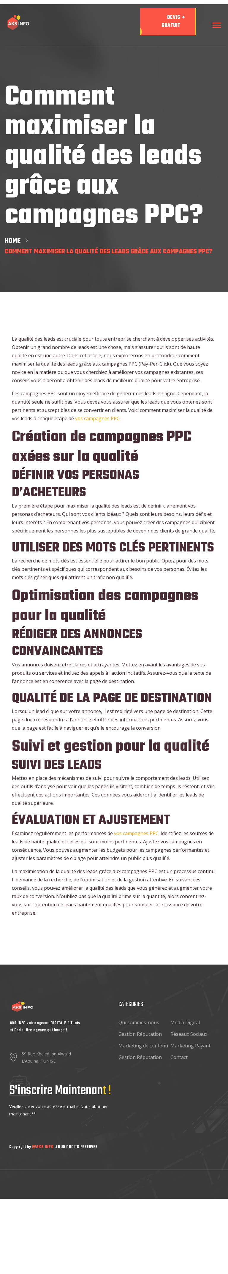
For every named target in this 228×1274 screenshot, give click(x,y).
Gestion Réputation (140, 1034)
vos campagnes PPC (97, 418)
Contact (179, 1057)
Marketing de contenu (143, 1045)
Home (14, 241)
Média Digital (185, 1022)
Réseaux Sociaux (188, 1034)
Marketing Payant (190, 1045)
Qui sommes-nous (138, 1022)
